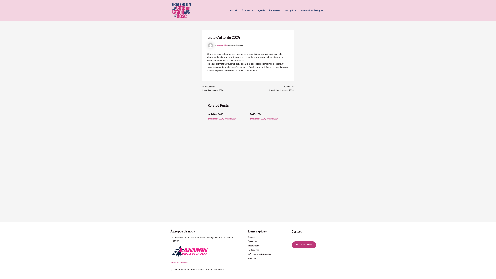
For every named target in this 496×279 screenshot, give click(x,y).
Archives (252, 258)
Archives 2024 (230, 119)
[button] (251, 10)
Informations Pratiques (312, 10)
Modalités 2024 (215, 114)
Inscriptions (290, 10)
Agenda (261, 10)
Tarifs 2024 (256, 114)
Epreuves (246, 10)
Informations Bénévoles (259, 254)
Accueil (233, 10)
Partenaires (274, 10)
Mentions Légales (179, 262)
